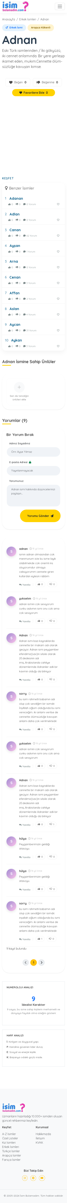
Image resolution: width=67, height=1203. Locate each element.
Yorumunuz (16, 481)
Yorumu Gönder (38, 516)
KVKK (39, 1142)
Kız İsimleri (9, 1142)
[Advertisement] (33, 138)
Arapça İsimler (11, 1155)
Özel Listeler (10, 1138)
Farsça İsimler (11, 1160)
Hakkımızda (43, 1134)
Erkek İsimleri (27, 19)
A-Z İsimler (9, 1134)
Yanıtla (26, 584)
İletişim (40, 1138)
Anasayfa (8, 19)
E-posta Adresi (18, 462)
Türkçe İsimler (11, 1151)
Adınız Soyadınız (19, 443)
